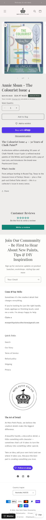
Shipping (8, 364)
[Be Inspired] (38, 279)
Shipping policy (31, 517)
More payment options (23, 136)
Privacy (8, 370)
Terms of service (17, 517)
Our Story (9, 348)
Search (8, 342)
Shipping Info (16, 99)
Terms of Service (12, 353)
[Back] (17, 78)
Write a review (23, 227)
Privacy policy (32, 513)
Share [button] (6, 191)
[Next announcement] (41, 2)
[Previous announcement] (4, 2)
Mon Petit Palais (21, 510)
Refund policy (10, 359)
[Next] (28, 78)
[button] (5, 11)
